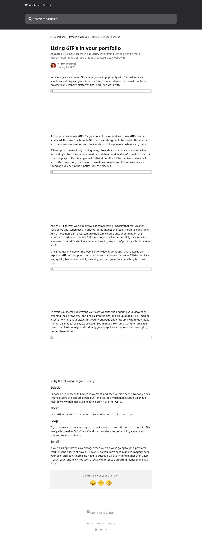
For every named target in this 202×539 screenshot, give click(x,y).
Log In (111, 523)
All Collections (57, 36)
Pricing (100, 523)
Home (90, 523)
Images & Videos (78, 36)
